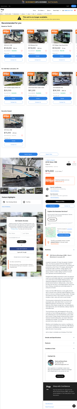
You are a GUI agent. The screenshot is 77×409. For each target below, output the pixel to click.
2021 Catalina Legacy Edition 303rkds (12, 87)
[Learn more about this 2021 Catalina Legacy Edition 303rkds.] (13, 79)
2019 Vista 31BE (8, 130)
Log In (67, 6)
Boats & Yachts (4, 6)
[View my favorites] (75, 10)
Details (13, 56)
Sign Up (73, 6)
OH (58, 230)
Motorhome (16, 13)
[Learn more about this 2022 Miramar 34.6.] (37, 36)
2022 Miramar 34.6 (33, 45)
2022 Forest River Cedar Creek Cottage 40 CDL (36, 87)
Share (68, 164)
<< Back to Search (50, 160)
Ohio (33, 13)
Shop (34, 10)
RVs (9, 6)
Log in (27, 257)
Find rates (52, 219)
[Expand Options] (21, 43)
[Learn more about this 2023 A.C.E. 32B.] (13, 36)
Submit (21, 241)
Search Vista (49, 154)
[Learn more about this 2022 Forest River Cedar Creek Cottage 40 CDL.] (37, 79)
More (48, 10)
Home (1, 13)
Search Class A (28, 154)
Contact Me (60, 376)
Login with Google (21, 252)
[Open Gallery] (13, 190)
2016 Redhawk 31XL (58, 87)
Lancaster (39, 13)
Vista (28, 13)
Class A (23, 13)
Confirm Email (14, 239)
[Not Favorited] (22, 51)
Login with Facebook (22, 248)
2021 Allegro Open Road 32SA (60, 45)
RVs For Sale (8, 13)
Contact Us (13, 60)
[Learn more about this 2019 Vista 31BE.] (13, 121)
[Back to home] (2, 10)
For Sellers (41, 10)
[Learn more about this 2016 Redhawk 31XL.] (62, 79)
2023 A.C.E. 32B (8, 45)
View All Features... (54, 190)
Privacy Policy (14, 229)
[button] (60, 249)
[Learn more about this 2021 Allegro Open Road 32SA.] (61, 36)
